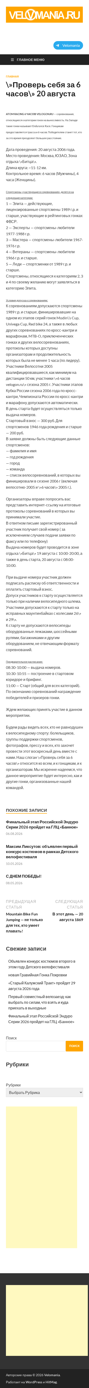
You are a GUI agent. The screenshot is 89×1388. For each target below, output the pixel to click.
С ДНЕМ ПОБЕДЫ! (24, 876)
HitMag (51, 1382)
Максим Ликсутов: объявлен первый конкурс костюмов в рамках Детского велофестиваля (42, 851)
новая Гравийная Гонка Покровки (37, 975)
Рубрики (13, 1085)
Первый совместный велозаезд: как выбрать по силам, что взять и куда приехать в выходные (39, 1002)
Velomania (52, 1375)
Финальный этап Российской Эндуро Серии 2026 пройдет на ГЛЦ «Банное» (42, 824)
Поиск (11, 1038)
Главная (12, 76)
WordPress (34, 1382)
